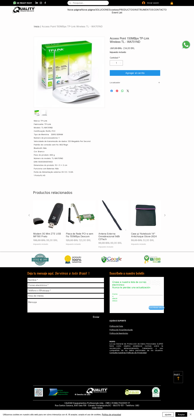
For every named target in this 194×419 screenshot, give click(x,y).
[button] (171, 3)
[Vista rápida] (48, 215)
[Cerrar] (190, 414)
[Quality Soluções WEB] (45, 2)
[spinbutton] (116, 62)
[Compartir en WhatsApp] (122, 91)
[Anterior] (29, 215)
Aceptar (181, 414)
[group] (97, 224)
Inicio (36, 26)
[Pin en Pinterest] (117, 91)
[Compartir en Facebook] (111, 91)
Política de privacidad (111, 414)
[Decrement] (112, 62)
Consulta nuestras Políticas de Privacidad (128, 352)
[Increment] (120, 62)
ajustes (168, 414)
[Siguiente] (165, 215)
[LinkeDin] (36, 2)
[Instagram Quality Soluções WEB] (40, 2)
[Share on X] (128, 91)
